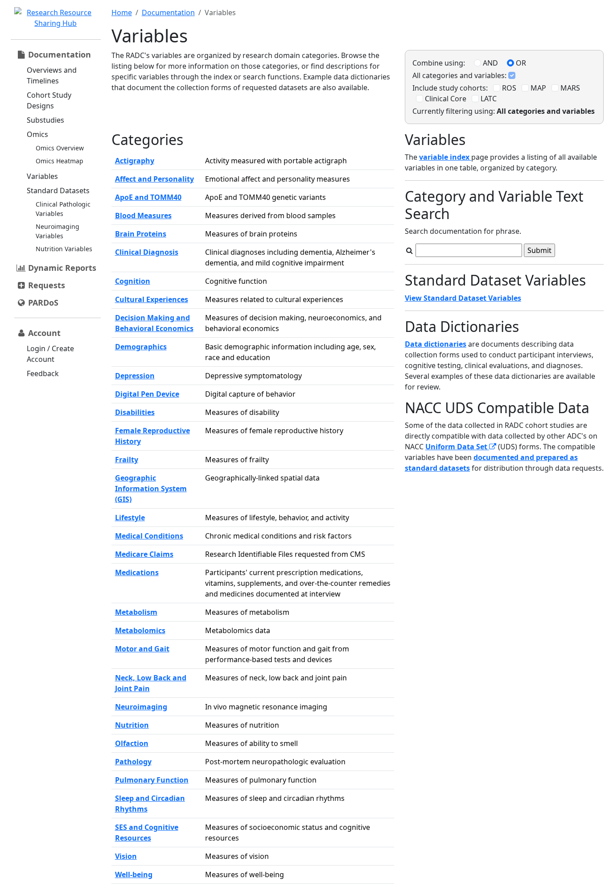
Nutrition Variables (64, 249)
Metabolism (136, 612)
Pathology (133, 762)
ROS (508, 88)
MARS (569, 88)
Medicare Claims (144, 554)
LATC (488, 99)
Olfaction (131, 743)
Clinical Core (444, 99)
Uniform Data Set (457, 447)
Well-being (133, 874)
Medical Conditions (149, 536)
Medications (137, 572)
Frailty (126, 459)
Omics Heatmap (59, 161)
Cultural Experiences (151, 299)
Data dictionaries (435, 344)
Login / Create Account (50, 354)
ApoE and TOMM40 (148, 197)
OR (520, 63)
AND (489, 63)
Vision (126, 856)
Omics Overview (60, 148)
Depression (135, 376)
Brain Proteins (140, 234)
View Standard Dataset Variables (463, 298)
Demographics (141, 347)
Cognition (132, 281)
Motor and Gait (142, 649)
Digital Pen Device (147, 394)
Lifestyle (130, 517)
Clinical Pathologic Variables (63, 209)
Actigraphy (134, 161)
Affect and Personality (154, 179)
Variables (42, 176)
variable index (445, 157)
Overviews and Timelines (52, 75)
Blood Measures (143, 215)
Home (121, 12)
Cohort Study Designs (49, 100)
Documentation (168, 12)
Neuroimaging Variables (57, 231)
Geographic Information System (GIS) (151, 488)
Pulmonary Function (152, 780)
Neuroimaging (141, 707)
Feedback (43, 373)
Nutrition (132, 725)
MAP (537, 88)
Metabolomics (140, 630)
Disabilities (135, 412)
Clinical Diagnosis (146, 252)
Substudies (45, 120)
